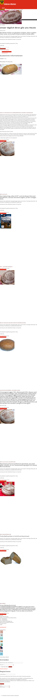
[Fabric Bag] (18, 644)
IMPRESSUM (3, 627)
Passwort (2, 664)
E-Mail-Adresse (3, 674)
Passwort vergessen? (4, 668)
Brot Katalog (6, 49)
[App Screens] (18, 647)
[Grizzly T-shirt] (18, 635)
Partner (3, 690)
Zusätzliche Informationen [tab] (6, 51)
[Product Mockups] (18, 632)
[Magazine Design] (18, 651)
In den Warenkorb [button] (3, 141)
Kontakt (3, 692)
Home (3, 7)
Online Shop (4, 691)
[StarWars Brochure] (18, 638)
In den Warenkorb (2, 48)
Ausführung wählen (3, 408)
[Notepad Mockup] (18, 654)
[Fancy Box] (18, 641)
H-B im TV (3, 693)
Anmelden (10, 666)
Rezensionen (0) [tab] (5, 52)
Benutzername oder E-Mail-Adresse (6, 662)
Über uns (4, 8)
